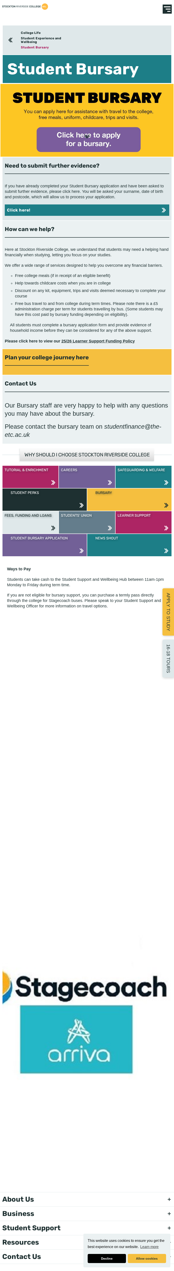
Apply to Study (168, 612)
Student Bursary (35, 47)
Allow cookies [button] (147, 1258)
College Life (31, 33)
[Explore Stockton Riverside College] (167, 9)
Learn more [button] (149, 1247)
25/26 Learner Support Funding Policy (98, 341)
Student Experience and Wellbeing (41, 40)
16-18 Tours (168, 658)
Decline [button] (107, 1258)
